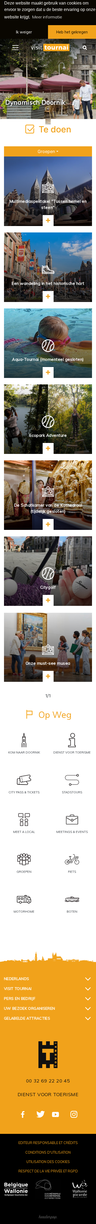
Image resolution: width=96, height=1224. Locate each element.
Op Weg (54, 714)
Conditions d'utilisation (48, 1152)
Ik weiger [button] (24, 32)
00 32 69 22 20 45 (48, 1081)
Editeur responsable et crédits (48, 1143)
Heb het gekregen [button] (72, 32)
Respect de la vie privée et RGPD (48, 1171)
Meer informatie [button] (47, 17)
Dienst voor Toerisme (48, 1094)
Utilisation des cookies (48, 1162)
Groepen (46, 151)
